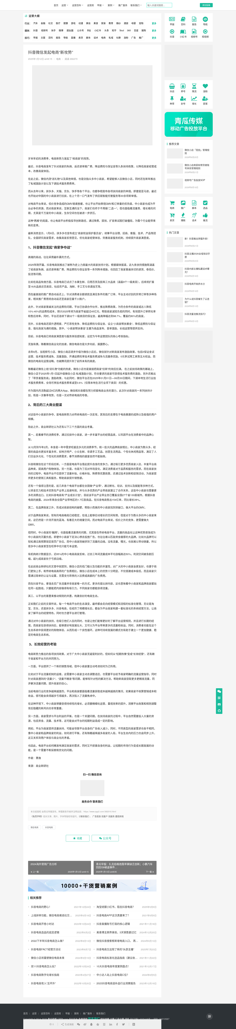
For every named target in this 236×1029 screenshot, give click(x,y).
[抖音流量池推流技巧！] (175, 314)
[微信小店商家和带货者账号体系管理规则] (175, 165)
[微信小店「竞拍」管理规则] (175, 150)
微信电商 (74, 344)
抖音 (35, 30)
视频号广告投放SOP (195, 180)
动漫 (81, 23)
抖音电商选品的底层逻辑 (45, 932)
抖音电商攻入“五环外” (43, 983)
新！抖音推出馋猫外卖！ (197, 238)
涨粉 (126, 37)
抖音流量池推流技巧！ (196, 313)
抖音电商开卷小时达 (42, 924)
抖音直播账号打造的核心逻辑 (113, 924)
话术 (96, 37)
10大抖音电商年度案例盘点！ (113, 966)
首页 (56, 5)
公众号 (80, 30)
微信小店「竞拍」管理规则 (197, 151)
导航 (65, 37)
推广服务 (122, 5)
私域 (111, 37)
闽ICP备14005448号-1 (141, 1019)
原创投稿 (206, 5)
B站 (89, 30)
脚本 (88, 37)
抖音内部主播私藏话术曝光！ (197, 270)
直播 (73, 37)
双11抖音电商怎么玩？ (44, 966)
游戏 (73, 23)
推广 (141, 37)
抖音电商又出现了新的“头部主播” (115, 949)
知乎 (114, 30)
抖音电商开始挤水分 (195, 283)
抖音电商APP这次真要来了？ (113, 915)
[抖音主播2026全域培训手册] (175, 253)
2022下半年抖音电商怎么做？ (48, 941)
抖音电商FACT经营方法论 (46, 949)
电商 (103, 37)
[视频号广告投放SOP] (175, 180)
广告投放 (96, 816)
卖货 (81, 37)
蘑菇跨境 (119, 816)
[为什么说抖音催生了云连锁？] (175, 299)
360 (129, 30)
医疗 (58, 23)
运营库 (90, 5)
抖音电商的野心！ (41, 907)
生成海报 (69, 1024)
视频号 (44, 30)
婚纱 (118, 23)
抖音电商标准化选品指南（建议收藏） (118, 958)
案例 (110, 5)
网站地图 (104, 1019)
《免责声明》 (37, 816)
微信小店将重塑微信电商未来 (47, 958)
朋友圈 (70, 30)
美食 (96, 23)
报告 (58, 37)
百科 (50, 37)
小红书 (97, 30)
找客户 (104, 816)
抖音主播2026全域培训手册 (197, 255)
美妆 (88, 23)
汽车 (35, 23)
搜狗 (143, 30)
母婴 (133, 23)
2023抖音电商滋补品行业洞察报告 (116, 983)
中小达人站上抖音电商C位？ (112, 975)
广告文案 (119, 1019)
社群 (118, 37)
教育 (111, 23)
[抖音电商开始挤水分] (175, 284)
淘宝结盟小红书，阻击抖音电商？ (115, 907)
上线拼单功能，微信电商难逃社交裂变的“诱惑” (57, 915)
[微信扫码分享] (78, 1024)
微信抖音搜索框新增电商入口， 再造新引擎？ (122, 941)
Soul (121, 30)
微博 (61, 30)
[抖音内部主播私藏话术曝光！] (175, 269)
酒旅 (126, 23)
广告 (133, 37)
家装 (103, 23)
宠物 (141, 23)
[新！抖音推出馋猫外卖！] (175, 238)
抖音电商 (41, 166)
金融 (43, 23)
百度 (136, 30)
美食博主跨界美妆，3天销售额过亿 (116, 932)
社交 (50, 23)
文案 (43, 37)
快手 (53, 30)
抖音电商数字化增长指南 (45, 975)
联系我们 (135, 5)
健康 (65, 23)
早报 (99, 5)
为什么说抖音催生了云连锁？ (197, 300)
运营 (63, 5)
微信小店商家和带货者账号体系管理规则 (197, 166)
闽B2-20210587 (161, 1019)
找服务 (111, 816)
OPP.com (62, 1019)
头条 (106, 30)
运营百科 (76, 5)
